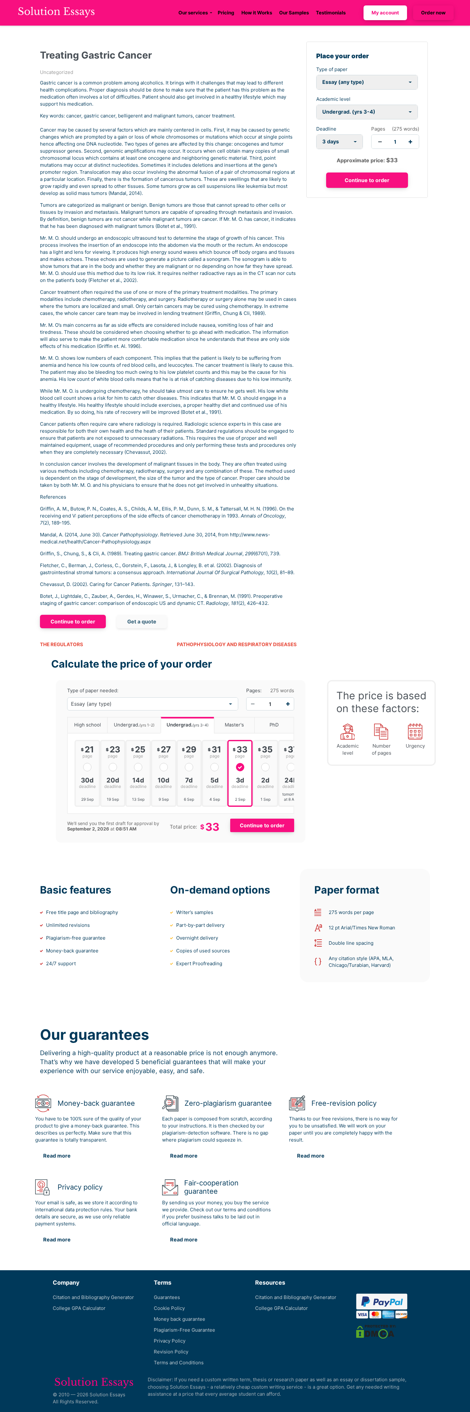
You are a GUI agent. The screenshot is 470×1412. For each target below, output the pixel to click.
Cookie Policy (169, 1308)
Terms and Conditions (179, 1363)
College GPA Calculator (79, 1308)
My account (385, 13)
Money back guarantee (179, 1319)
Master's (234, 725)
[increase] (410, 141)
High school (87, 725)
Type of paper (332, 69)
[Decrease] (253, 704)
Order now (433, 13)
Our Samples (294, 13)
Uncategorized (56, 72)
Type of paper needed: (92, 691)
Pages (378, 129)
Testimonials (331, 13)
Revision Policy (171, 1352)
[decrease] (380, 141)
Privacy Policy (169, 1341)
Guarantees (167, 1297)
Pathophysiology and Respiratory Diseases (237, 644)
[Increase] (288, 704)
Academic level (333, 99)
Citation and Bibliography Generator (93, 1297)
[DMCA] (376, 1331)
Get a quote (141, 621)
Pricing (226, 13)
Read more (57, 1155)
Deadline (326, 129)
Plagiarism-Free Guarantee (184, 1330)
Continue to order (73, 621)
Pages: (254, 691)
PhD (274, 725)
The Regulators (61, 644)
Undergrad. (134, 725)
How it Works (256, 13)
